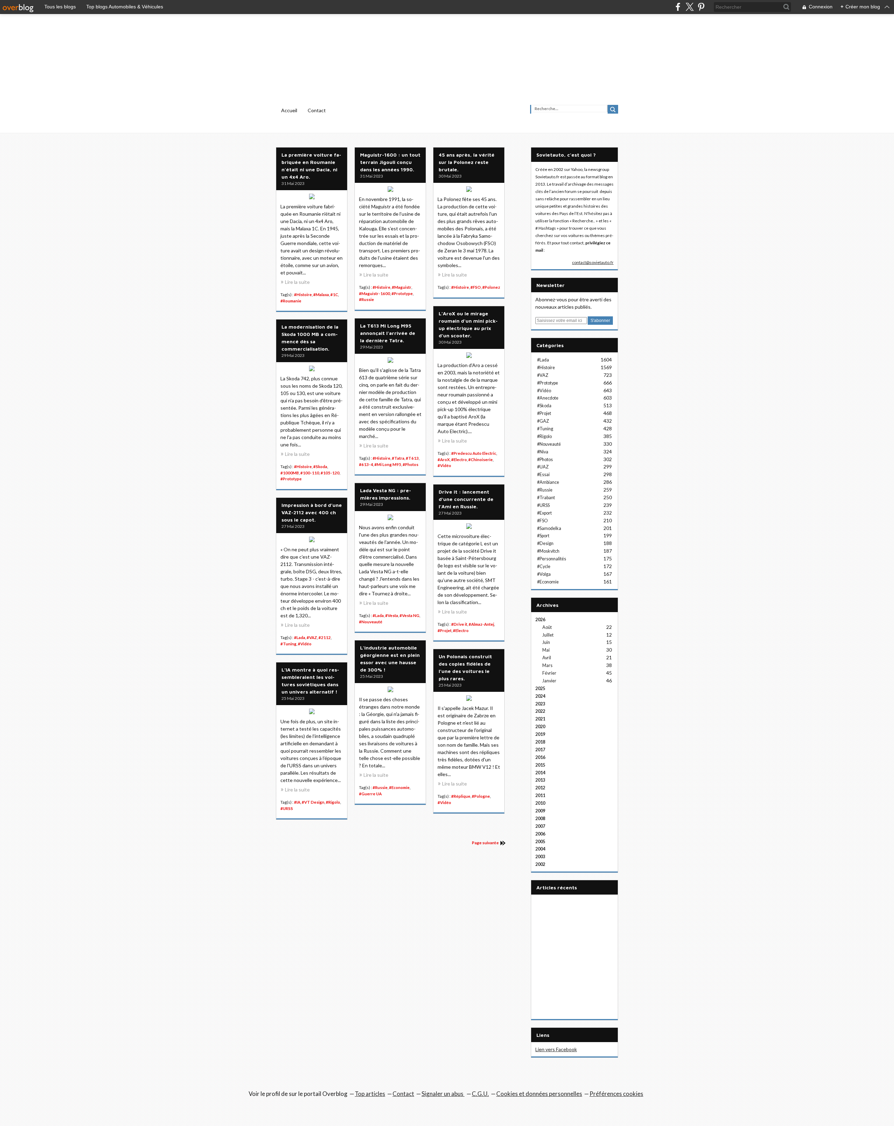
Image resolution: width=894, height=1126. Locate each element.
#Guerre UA (370, 793)
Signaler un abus (443, 1093)
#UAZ (543, 466)
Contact (317, 110)
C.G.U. (480, 1093)
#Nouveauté (370, 621)
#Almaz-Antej (481, 624)
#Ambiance (548, 482)
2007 (540, 826)
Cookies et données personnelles (539, 1093)
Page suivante (485, 842)
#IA (297, 802)
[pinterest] (701, 7)
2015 (540, 765)
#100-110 (309, 473)
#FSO (475, 287)
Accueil (289, 110)
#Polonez (491, 287)
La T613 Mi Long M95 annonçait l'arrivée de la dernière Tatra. (387, 333)
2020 (540, 726)
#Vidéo (444, 465)
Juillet (548, 635)
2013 (540, 780)
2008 (540, 818)
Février (549, 673)
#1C (334, 294)
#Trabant (546, 497)
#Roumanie (290, 301)
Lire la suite (297, 282)
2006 (540, 834)
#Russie (366, 299)
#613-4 (366, 464)
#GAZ (543, 421)
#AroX (444, 459)
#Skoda (320, 466)
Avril (546, 657)
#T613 (412, 458)
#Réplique (460, 796)
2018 (540, 742)
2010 (540, 803)
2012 (540, 787)
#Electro (459, 459)
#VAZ (312, 637)
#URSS (286, 808)
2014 (540, 772)
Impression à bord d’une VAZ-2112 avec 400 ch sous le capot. (311, 512)
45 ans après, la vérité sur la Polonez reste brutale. (466, 162)
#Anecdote (547, 398)
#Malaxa (321, 294)
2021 (540, 719)
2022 (540, 711)
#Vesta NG (409, 615)
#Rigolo (333, 802)
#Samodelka (549, 528)
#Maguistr (401, 287)
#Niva (542, 451)
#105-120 (330, 473)
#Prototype (402, 293)
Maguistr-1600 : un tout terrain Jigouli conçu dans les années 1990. (390, 162)
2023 (540, 704)
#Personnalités (551, 558)
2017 (540, 749)
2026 (540, 619)
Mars (547, 665)
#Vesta (391, 615)
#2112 (324, 637)
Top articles (370, 1093)
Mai (546, 650)
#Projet (445, 630)
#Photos (410, 464)
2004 (540, 849)
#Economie (399, 787)
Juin (546, 642)
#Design (545, 543)
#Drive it (459, 624)
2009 (540, 810)
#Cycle (543, 566)
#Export (544, 513)
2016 (540, 757)
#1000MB (289, 473)
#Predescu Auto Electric (473, 453)
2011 (540, 795)
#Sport (543, 535)
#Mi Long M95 (387, 464)
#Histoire (303, 294)
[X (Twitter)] (689, 7)
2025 (540, 688)
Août (547, 627)
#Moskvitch (548, 551)
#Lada (378, 615)
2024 (540, 696)
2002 (540, 864)
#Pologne (481, 796)
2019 (540, 734)
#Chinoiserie (480, 459)
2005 (540, 841)
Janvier (549, 680)
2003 (540, 856)
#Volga (544, 574)
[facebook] (678, 7)
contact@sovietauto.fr (593, 262)
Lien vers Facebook (556, 1049)
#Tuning (288, 643)
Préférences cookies (616, 1093)
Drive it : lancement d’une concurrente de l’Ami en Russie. (466, 499)
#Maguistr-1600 (374, 293)
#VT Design (313, 802)
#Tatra (398, 458)
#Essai (543, 474)
